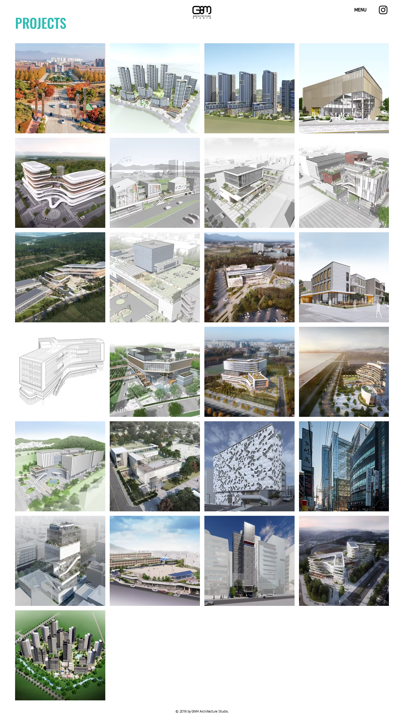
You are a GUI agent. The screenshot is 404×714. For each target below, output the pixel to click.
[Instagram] (383, 10)
